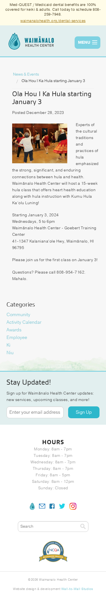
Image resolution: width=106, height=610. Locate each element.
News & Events (26, 74)
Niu (10, 353)
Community (18, 315)
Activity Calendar (24, 322)
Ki (8, 345)
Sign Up (84, 412)
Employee (17, 337)
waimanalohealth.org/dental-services (53, 20)
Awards (14, 330)
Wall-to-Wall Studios (77, 589)
